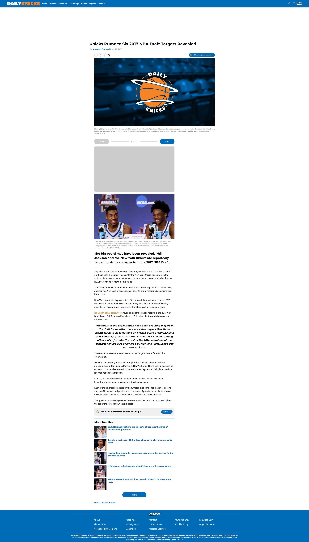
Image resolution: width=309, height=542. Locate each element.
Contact (153, 520)
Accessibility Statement (105, 529)
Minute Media (81, 535)
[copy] (109, 55)
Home (97, 503)
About (97, 520)
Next (167, 141)
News (44, 4)
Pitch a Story (100, 524)
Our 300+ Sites (182, 520)
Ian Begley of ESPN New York (108, 313)
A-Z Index (131, 529)
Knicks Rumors (108, 503)
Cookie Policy (181, 524)
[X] (294, 3)
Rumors (53, 4)
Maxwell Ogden (101, 49)
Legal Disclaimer (207, 524)
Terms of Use (155, 524)
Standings (74, 4)
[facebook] (289, 3)
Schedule (63, 4)
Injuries (92, 4)
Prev (101, 141)
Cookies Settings (157, 529)
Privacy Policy (133, 524)
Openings (130, 520)
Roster (84, 4)
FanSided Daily (206, 520)
